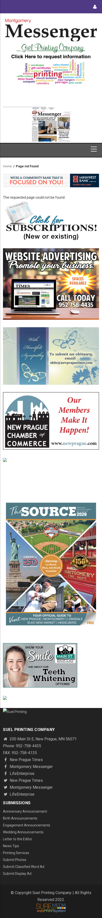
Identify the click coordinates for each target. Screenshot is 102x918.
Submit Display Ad (17, 874)
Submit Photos (14, 860)
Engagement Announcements (26, 825)
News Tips (11, 846)
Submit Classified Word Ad (23, 867)
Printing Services (16, 853)
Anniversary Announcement (25, 811)
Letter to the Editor (17, 839)
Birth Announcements (20, 818)
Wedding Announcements (23, 832)
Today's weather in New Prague (24, 104)
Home (7, 166)
